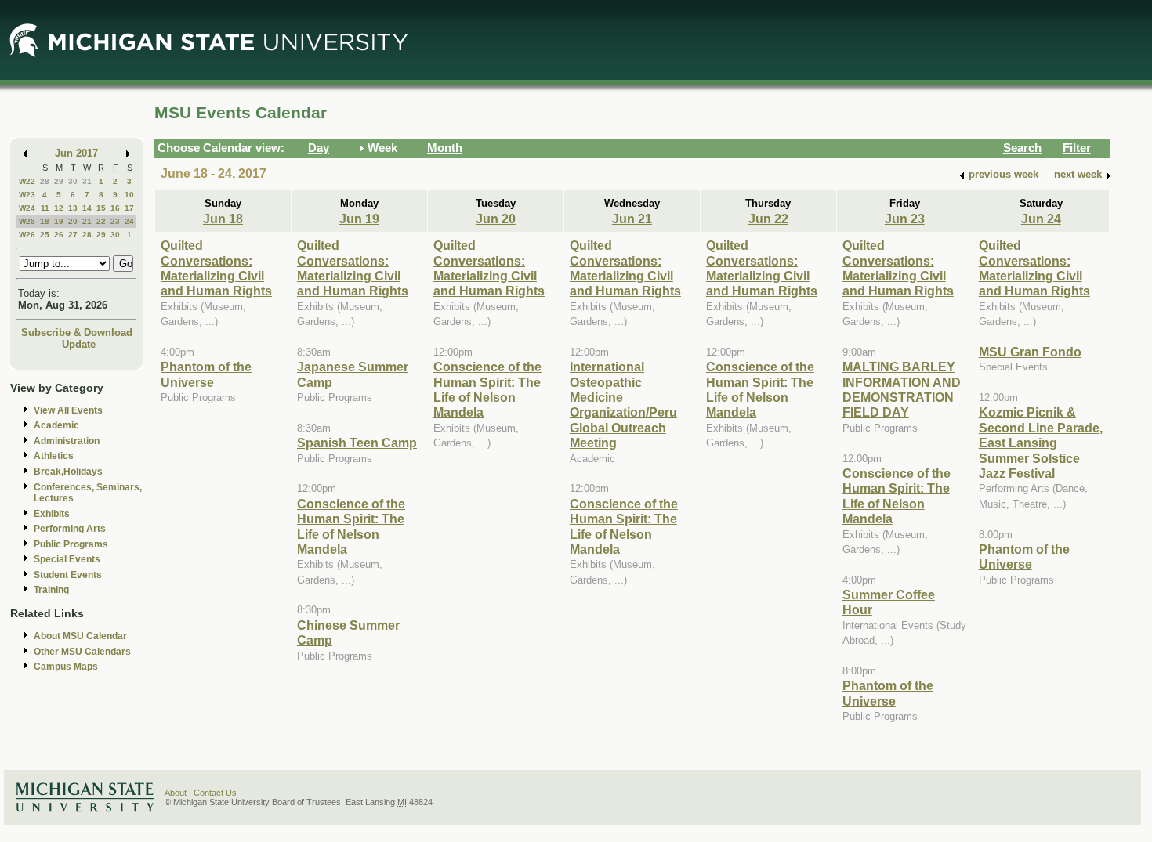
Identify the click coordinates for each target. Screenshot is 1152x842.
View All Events (68, 410)
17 (129, 208)
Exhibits (52, 513)
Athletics (54, 455)
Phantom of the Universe (206, 374)
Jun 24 (1041, 218)
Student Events (68, 574)
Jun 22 (768, 218)
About (176, 792)
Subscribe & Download (76, 332)
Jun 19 (359, 218)
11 (45, 208)
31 (87, 181)
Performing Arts (70, 528)
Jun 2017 (76, 153)
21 (87, 221)
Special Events (67, 559)
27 (73, 234)
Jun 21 (632, 218)
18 (44, 221)
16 (115, 208)
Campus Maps (66, 666)
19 (58, 221)
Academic (56, 425)
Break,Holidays (68, 471)
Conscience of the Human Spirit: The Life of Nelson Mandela (351, 526)
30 (73, 181)
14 (87, 208)
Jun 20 (496, 218)
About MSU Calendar (80, 636)
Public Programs (71, 544)
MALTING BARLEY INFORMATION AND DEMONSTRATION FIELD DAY (901, 389)
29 (58, 181)
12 (58, 208)
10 (129, 194)
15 (101, 208)
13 (73, 208)
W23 (27, 194)
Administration (67, 440)
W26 (27, 234)
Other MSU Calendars (82, 651)
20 (73, 221)
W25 (27, 221)
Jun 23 (905, 218)
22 (101, 221)
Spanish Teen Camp (357, 442)
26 (58, 234)
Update (79, 344)
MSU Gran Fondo (1030, 352)
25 (44, 234)
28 (44, 181)
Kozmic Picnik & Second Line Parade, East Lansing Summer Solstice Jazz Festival (1041, 442)
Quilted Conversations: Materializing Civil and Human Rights (216, 268)
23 (115, 221)
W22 (27, 181)
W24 (27, 208)
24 (129, 221)
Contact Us (215, 792)
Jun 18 (223, 218)
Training (51, 589)
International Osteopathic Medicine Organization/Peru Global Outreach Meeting (623, 405)
